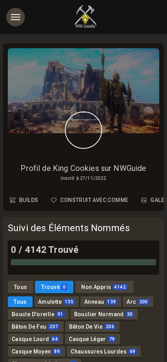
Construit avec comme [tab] (94, 200)
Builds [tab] (28, 200)
